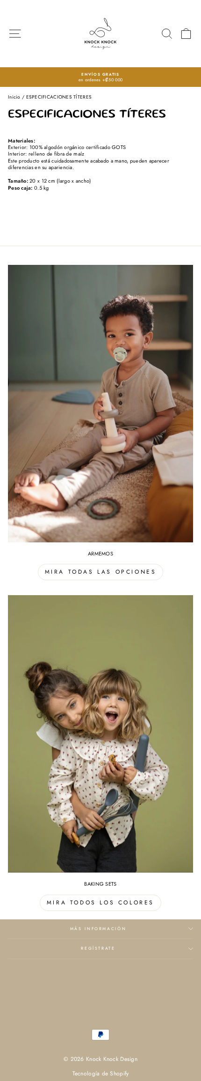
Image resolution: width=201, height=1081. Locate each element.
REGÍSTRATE (98, 948)
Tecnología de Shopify (100, 1073)
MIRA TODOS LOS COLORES (100, 902)
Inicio (14, 96)
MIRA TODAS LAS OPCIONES (101, 572)
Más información (98, 929)
